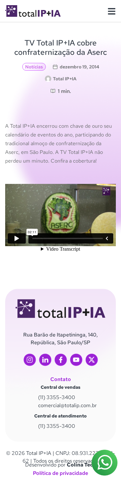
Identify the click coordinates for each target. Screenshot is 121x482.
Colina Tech (81, 464)
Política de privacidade (60, 473)
